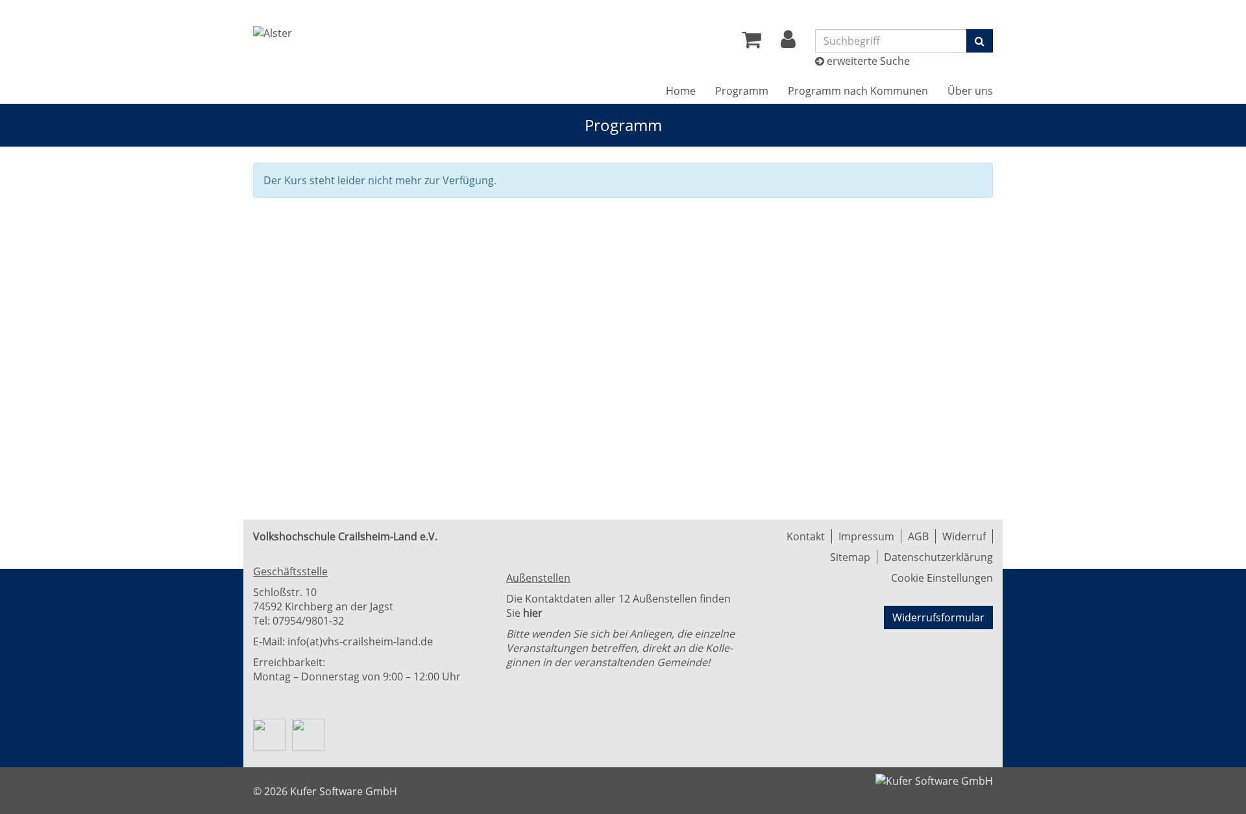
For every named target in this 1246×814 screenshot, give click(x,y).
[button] (788, 43)
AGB (918, 536)
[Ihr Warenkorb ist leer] (751, 43)
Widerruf (964, 536)
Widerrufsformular (938, 617)
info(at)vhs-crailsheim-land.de (360, 641)
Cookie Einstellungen (942, 578)
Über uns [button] (970, 91)
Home (681, 91)
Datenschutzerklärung (938, 557)
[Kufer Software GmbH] (934, 777)
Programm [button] (741, 91)
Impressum (866, 536)
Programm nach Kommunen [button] (858, 91)
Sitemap (850, 557)
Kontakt (806, 536)
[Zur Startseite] (272, 33)
